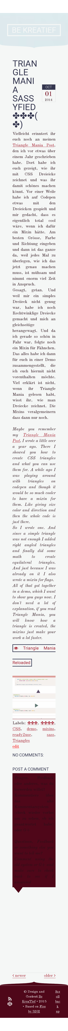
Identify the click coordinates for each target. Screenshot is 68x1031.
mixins (48, 729)
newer (20, 976)
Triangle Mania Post (33, 145)
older (49, 976)
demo (31, 729)
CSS (16, 729)
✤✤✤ (32, 723)
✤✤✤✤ (47, 723)
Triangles (21, 741)
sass (50, 735)
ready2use (21, 735)
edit (15, 746)
